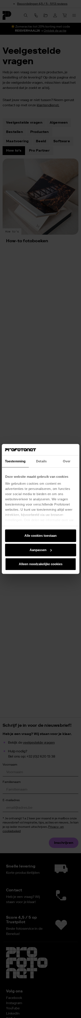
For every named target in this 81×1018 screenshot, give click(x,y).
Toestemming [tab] (15, 461)
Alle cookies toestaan (40, 536)
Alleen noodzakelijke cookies (40, 564)
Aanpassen (38, 550)
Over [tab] (66, 461)
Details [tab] (41, 461)
